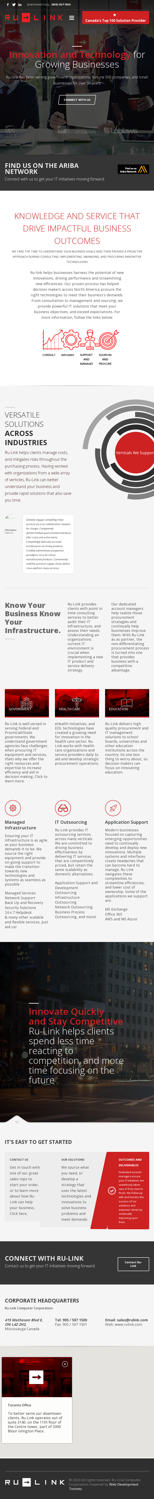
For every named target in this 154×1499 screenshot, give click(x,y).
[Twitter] (14, 5)
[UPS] (125, 131)
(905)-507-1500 (61, 4)
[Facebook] (8, 5)
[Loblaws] (29, 131)
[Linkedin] (20, 5)
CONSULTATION (54, 355)
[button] (77, 1399)
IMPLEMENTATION (73, 355)
